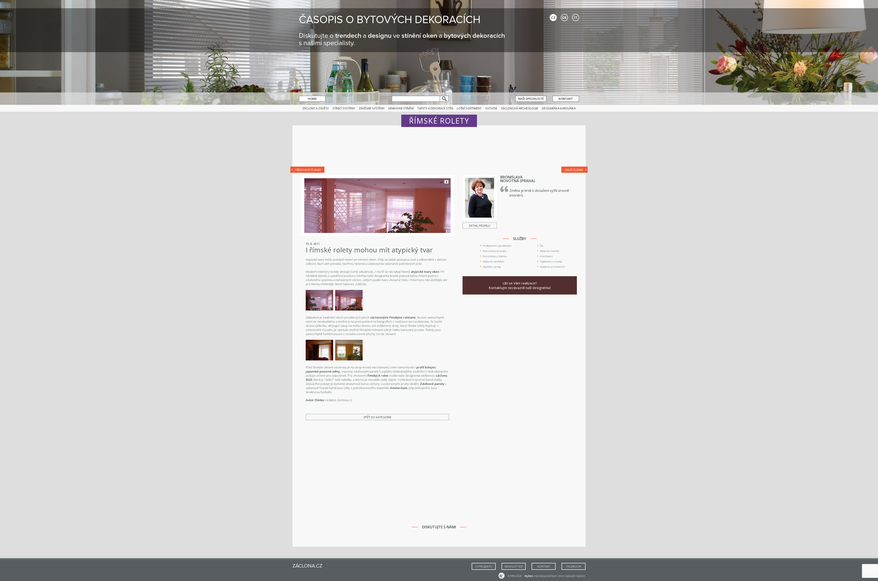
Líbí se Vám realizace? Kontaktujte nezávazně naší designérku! (520, 285)
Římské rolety (439, 121)
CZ (553, 17)
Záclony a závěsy (315, 108)
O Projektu (483, 566)
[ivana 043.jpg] (349, 309)
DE (564, 17)
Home (312, 99)
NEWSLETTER (514, 566)
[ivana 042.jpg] (319, 309)
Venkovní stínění (401, 108)
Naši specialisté (531, 99)
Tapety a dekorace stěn (435, 108)
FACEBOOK (573, 566)
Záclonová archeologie (519, 108)
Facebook (446, 182)
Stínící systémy (343, 108)
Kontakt (566, 99)
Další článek (574, 170)
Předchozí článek (308, 170)
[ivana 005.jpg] (319, 359)
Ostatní (491, 108)
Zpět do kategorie (377, 417)
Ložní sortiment (469, 108)
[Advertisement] (439, 149)
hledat (444, 99)
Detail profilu (479, 226)
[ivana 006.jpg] (349, 359)
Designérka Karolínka (559, 108)
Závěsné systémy (372, 108)
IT (575, 17)
